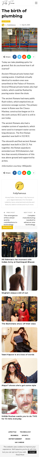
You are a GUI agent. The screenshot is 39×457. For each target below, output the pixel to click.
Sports (25, 435)
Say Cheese (19, 442)
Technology (6, 21)
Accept (32, 452)
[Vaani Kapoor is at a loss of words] (19, 339)
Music (27, 439)
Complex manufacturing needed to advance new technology (29, 220)
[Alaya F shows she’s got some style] (19, 370)
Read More (20, 454)
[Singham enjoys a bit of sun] (19, 278)
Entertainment (15, 439)
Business (14, 435)
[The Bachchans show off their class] (19, 308)
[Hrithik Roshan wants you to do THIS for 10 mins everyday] (19, 401)
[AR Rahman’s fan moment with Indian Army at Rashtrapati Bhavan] (19, 244)
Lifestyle (12, 432)
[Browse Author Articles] (19, 186)
